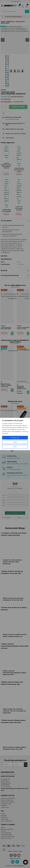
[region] (15, 434)
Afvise (15, 446)
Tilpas (15, 442)
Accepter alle (15, 437)
